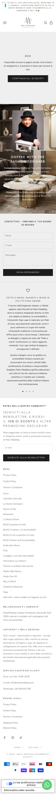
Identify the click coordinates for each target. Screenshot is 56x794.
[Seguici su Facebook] (4, 737)
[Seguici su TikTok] (20, 737)
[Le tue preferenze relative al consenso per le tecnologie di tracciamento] (5, 5)
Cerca (5, 493)
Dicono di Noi (9, 509)
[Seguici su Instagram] (12, 737)
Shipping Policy (10, 722)
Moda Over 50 (10, 576)
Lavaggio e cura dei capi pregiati (18, 555)
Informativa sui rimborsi (14, 560)
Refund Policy (9, 727)
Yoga (5, 592)
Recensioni (8, 514)
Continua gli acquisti (28, 78)
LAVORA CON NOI (12, 498)
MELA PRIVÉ (9, 581)
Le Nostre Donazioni (13, 503)
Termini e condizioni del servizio (18, 566)
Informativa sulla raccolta (19, 790)
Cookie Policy (9, 481)
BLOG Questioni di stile (14, 524)
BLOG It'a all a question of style (18, 535)
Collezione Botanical (13, 586)
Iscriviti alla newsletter (26, 457)
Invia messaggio (27, 272)
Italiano (33, 747)
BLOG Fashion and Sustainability (19, 540)
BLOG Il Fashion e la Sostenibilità (19, 529)
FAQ (5, 550)
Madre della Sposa (12, 571)
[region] (28, 337)
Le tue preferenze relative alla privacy (31, 783)
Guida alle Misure (11, 545)
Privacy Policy (9, 475)
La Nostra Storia (11, 519)
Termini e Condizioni (12, 487)
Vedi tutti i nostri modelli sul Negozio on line (24, 597)
